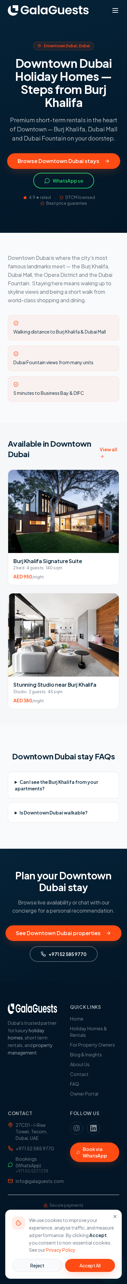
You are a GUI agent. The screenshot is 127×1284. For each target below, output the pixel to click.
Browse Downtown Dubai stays (58, 160)
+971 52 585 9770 (68, 954)
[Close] (115, 1216)
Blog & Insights (86, 1054)
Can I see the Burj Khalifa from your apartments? (56, 785)
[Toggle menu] (115, 10)
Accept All (90, 1265)
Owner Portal (84, 1094)
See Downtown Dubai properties (58, 933)
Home (76, 1019)
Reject (37, 1265)
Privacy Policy (60, 1250)
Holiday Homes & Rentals (88, 1031)
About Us (80, 1064)
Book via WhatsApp (95, 1152)
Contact (79, 1074)
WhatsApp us (68, 181)
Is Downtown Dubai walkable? (54, 812)
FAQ (74, 1084)
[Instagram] (76, 1128)
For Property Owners (92, 1045)
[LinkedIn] (93, 1128)
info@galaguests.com (36, 1181)
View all (108, 449)
